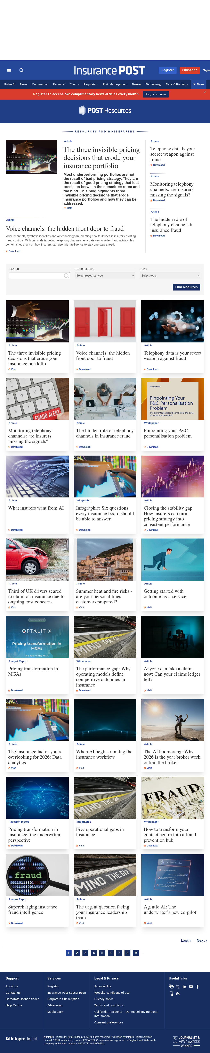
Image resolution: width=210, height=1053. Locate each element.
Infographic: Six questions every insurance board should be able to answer (105, 513)
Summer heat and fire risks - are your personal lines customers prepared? (104, 596)
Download (14, 251)
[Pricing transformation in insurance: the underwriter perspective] (37, 798)
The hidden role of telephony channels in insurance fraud (172, 224)
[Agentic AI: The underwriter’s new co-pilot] (172, 875)
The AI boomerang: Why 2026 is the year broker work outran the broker (172, 757)
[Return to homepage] (109, 73)
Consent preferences (108, 1022)
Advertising (55, 1005)
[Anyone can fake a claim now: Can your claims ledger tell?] (172, 637)
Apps (171, 993)
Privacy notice (104, 999)
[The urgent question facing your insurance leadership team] (105, 875)
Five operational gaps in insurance (100, 831)
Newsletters (190, 986)
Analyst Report (18, 661)
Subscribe (189, 70)
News (24, 84)
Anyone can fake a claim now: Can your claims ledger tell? (172, 674)
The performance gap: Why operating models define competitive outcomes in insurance (103, 677)
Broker (136, 84)
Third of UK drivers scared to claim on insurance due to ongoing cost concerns (36, 596)
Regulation (90, 84)
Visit (69, 208)
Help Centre (14, 1005)
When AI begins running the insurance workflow (104, 754)
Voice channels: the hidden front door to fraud (65, 228)
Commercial (40, 84)
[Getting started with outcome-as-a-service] (172, 560)
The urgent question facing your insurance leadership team (102, 912)
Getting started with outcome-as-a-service (165, 593)
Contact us (13, 993)
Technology (153, 84)
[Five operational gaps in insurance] (105, 798)
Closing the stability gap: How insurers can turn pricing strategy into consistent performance (169, 516)
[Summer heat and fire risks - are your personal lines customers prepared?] (105, 560)
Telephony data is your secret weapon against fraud (172, 154)
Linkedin (184, 986)
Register (167, 70)
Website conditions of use (112, 993)
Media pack (55, 1012)
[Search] (22, 70)
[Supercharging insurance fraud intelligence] (37, 875)
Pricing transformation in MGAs (33, 671)
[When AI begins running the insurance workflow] (105, 720)
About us (12, 986)
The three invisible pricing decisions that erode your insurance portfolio (102, 157)
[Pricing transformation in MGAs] (37, 637)
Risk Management (115, 84)
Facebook (197, 986)
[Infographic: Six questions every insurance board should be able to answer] (105, 477)
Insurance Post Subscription (66, 993)
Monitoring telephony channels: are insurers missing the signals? (172, 189)
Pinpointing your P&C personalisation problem (168, 433)
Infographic (83, 500)
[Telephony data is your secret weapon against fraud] (172, 321)
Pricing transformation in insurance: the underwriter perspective (34, 834)
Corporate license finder (22, 999)
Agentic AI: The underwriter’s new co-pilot (170, 909)
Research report (19, 822)
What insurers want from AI (36, 507)
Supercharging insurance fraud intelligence (32, 909)
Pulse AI (9, 84)
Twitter (177, 986)
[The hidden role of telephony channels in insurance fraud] (105, 399)
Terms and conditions (109, 1005)
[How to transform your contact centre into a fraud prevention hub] (172, 798)
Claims (74, 84)
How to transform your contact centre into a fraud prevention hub (170, 834)
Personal (59, 84)
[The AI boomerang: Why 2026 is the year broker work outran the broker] (172, 720)
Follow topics (171, 986)
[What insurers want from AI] (37, 477)
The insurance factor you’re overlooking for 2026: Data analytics (35, 757)
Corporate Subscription (63, 999)
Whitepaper (151, 423)
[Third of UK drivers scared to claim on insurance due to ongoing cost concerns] (37, 560)
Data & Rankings (177, 84)
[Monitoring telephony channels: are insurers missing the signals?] (37, 399)
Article (68, 141)
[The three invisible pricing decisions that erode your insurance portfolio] (31, 157)
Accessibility (102, 986)
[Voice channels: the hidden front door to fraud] (105, 321)
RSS (177, 993)
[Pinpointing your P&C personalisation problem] (172, 399)
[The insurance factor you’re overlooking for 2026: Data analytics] (37, 720)
